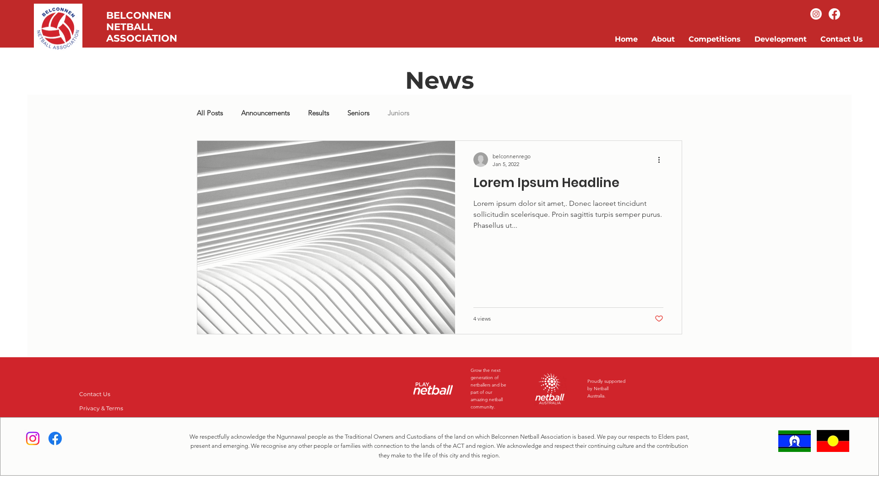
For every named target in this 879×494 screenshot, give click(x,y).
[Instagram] (816, 14)
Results (318, 113)
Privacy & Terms (101, 408)
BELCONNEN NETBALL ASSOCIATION (141, 27)
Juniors (398, 113)
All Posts (210, 113)
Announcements (265, 113)
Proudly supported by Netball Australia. (606, 388)
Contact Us (94, 394)
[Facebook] (834, 14)
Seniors (358, 113)
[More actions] (662, 159)
